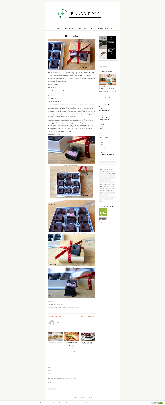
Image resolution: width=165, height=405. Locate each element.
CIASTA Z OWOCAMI (104, 117)
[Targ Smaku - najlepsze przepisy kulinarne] (107, 218)
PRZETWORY (102, 139)
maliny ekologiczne (70, 307)
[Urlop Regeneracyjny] (107, 47)
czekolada (50, 307)
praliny (77, 307)
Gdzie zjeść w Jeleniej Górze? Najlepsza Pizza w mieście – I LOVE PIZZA (71, 344)
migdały (107, 190)
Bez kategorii (63, 34)
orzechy (101, 192)
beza (105, 169)
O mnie (101, 108)
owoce (106, 192)
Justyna (57, 312)
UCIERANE (102, 135)
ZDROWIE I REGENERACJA (69, 28)
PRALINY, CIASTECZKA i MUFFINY (76, 34)
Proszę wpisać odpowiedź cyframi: (50, 383)
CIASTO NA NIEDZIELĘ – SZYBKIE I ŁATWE (107, 130)
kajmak (109, 184)
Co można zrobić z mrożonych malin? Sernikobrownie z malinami (88, 344)
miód (111, 190)
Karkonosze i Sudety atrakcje (105, 28)
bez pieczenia (110, 169)
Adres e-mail (50, 370)
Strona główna (55, 28)
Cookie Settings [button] (154, 402)
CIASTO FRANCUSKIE (104, 137)
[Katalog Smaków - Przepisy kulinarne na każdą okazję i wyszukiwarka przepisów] (107, 221)
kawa (101, 186)
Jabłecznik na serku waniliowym (55, 342)
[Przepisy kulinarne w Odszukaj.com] (106, 216)
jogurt (105, 184)
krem (108, 186)
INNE (101, 133)
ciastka (109, 175)
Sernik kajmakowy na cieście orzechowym (55, 316)
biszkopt (112, 171)
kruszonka (102, 188)
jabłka (101, 184)
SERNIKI (101, 115)
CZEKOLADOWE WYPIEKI (104, 119)
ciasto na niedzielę (111, 177)
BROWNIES (102, 124)
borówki (113, 173)
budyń (105, 175)
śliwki (101, 201)
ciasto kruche (103, 177)
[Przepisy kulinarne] (103, 212)
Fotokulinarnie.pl (59, 304)
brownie (101, 175)
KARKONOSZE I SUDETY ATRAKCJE (106, 150)
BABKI (101, 126)
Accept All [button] (161, 402)
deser (60, 307)
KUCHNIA (91, 28)
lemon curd (108, 188)
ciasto (114, 175)
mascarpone (102, 190)
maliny (64, 307)
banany (101, 169)
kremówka (112, 186)
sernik (101, 194)
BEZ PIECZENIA (103, 113)
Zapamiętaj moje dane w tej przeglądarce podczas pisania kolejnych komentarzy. (63, 378)
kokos (104, 186)
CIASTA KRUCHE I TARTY (104, 121)
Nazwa (49, 367)
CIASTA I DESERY (81, 28)
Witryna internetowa (50, 374)
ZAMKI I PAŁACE (103, 152)
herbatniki (111, 182)
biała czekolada (106, 171)
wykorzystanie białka (108, 199)
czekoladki (56, 307)
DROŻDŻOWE (102, 128)
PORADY (101, 144)
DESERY (68, 34)
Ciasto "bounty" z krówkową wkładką (88, 316)
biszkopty (102, 173)
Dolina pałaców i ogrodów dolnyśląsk (107, 154)
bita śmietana (107, 173)
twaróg (101, 199)
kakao (113, 184)
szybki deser (106, 194)
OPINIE (101, 142)
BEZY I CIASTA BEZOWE (104, 122)
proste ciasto (111, 192)
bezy (101, 171)
